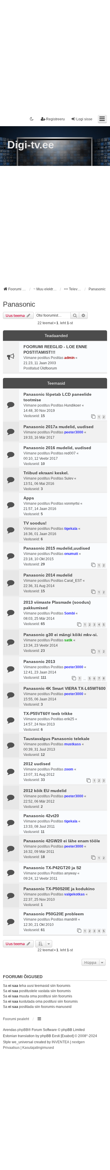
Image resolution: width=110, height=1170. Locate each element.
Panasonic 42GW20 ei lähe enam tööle (61, 841)
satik (68, 640)
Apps (28, 498)
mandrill (70, 919)
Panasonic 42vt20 (41, 815)
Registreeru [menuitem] (55, 119)
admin (69, 358)
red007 (70, 453)
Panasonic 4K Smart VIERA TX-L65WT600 (64, 688)
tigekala (70, 529)
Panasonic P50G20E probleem (53, 914)
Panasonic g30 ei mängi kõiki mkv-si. (60, 634)
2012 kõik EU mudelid (45, 790)
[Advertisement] (55, 55)
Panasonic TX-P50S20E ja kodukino (59, 888)
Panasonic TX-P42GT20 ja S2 (52, 867)
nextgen (78, 1042)
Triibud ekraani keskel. (46, 473)
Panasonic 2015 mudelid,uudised (56, 548)
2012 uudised (36, 763)
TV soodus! (35, 523)
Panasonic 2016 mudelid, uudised (57, 447)
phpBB (22, 1030)
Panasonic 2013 (39, 661)
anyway (70, 873)
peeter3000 (73, 432)
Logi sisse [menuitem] (84, 119)
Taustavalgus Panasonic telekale (56, 738)
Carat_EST (73, 581)
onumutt (71, 554)
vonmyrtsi (71, 503)
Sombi (69, 613)
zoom (68, 769)
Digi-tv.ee (30, 145)
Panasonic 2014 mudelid (47, 575)
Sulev (68, 478)
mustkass (72, 744)
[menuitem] (11, 1048)
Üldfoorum (48, 368)
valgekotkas (74, 894)
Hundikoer (72, 405)
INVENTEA (60, 1042)
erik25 (69, 719)
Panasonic (19, 304)
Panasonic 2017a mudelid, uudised (58, 426)
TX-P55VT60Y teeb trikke (47, 713)
